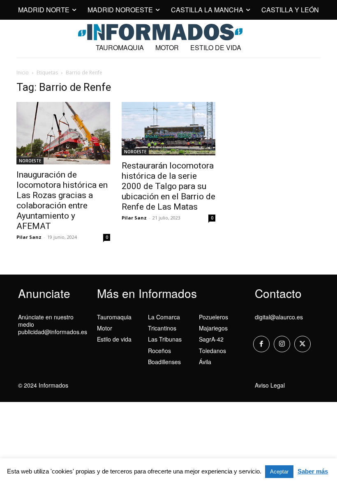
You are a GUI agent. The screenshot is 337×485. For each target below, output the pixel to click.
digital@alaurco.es (279, 317)
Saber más (313, 471)
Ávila (205, 362)
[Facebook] (261, 344)
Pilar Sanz (29, 237)
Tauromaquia (114, 317)
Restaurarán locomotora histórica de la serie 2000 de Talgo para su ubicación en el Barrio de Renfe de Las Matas (168, 186)
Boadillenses (164, 362)
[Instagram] (282, 344)
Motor (104, 328)
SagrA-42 (211, 339)
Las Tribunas (165, 339)
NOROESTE (30, 161)
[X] (302, 344)
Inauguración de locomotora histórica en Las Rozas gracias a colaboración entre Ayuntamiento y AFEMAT (62, 200)
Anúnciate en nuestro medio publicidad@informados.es (52, 324)
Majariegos (213, 328)
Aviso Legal (270, 385)
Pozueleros (213, 317)
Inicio (22, 72)
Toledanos (212, 350)
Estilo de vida (114, 339)
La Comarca (164, 317)
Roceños (159, 350)
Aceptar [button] (279, 472)
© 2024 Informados (43, 385)
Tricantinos (162, 328)
